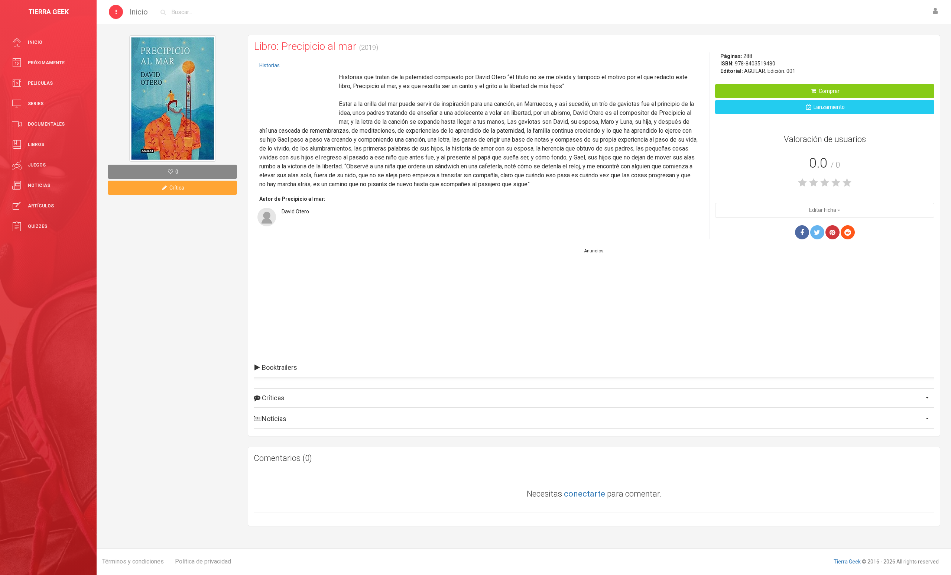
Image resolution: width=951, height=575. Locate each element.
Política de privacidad (203, 561)
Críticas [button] (272, 398)
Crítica (176, 188)
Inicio (139, 11)
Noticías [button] (273, 419)
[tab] (594, 367)
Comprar (829, 91)
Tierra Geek (847, 562)
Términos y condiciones (133, 561)
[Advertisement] (296, 95)
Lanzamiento (828, 107)
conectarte (584, 493)
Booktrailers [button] (278, 367)
